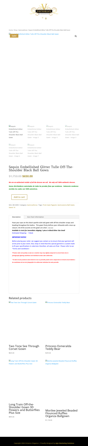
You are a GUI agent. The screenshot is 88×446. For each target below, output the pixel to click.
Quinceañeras (22, 30)
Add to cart (19, 197)
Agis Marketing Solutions (65, 443)
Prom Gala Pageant (50, 205)
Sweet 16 (12, 207)
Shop (15, 30)
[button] (76, 36)
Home (11, 30)
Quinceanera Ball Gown (66, 205)
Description (16, 217)
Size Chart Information (35, 217)
